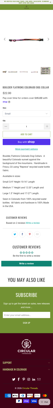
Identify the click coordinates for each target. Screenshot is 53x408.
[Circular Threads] (26, 7)
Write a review (33, 223)
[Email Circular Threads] (39, 379)
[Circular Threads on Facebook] (19, 379)
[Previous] (5, 39)
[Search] (42, 7)
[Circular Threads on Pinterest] (24, 379)
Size (4, 108)
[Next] (48, 39)
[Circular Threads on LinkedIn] (34, 379)
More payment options (26, 149)
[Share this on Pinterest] (30, 234)
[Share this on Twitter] (15, 234)
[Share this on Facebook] (22, 234)
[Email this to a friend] (37, 234)
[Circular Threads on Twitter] (14, 379)
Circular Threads (30, 388)
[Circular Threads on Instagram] (29, 379)
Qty (4, 121)
